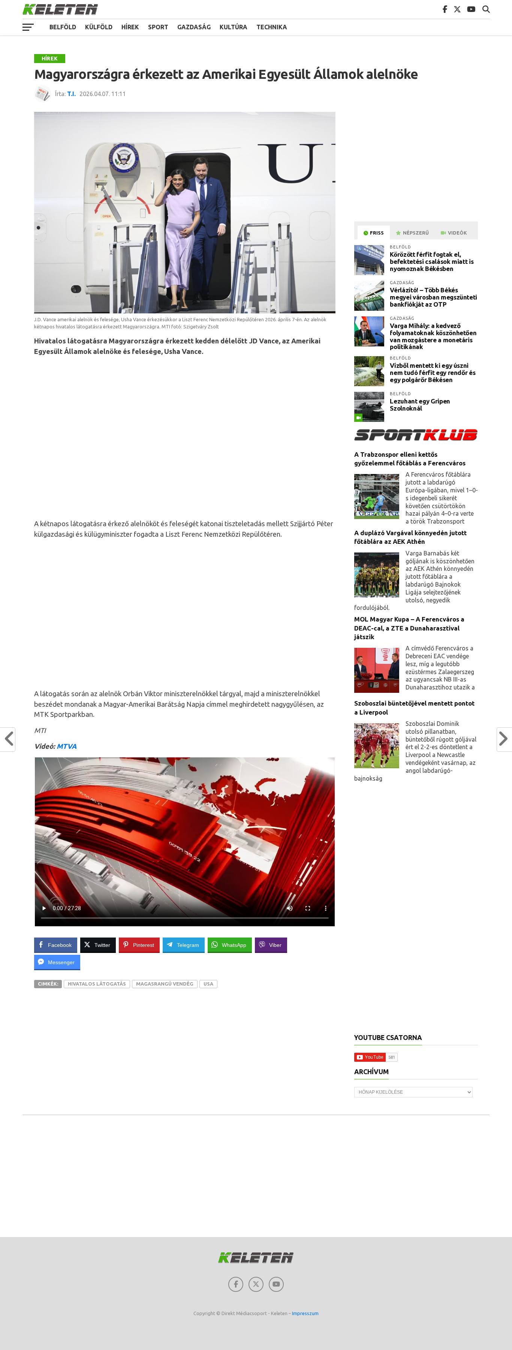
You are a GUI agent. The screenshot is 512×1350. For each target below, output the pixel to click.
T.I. (71, 93)
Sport (158, 27)
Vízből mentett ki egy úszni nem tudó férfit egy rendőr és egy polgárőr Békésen (432, 372)
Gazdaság (194, 27)
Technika (271, 27)
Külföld (98, 27)
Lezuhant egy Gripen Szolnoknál (420, 404)
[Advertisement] (184, 437)
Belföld (62, 27)
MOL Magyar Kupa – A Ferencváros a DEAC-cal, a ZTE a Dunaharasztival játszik (409, 628)
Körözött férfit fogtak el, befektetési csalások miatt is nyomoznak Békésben (431, 261)
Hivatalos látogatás (97, 983)
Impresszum (305, 1313)
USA (208, 983)
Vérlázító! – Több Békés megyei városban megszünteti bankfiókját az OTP (433, 296)
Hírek (130, 27)
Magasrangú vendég (164, 983)
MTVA (66, 746)
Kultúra (233, 27)
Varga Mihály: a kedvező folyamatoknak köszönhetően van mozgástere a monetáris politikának (433, 336)
